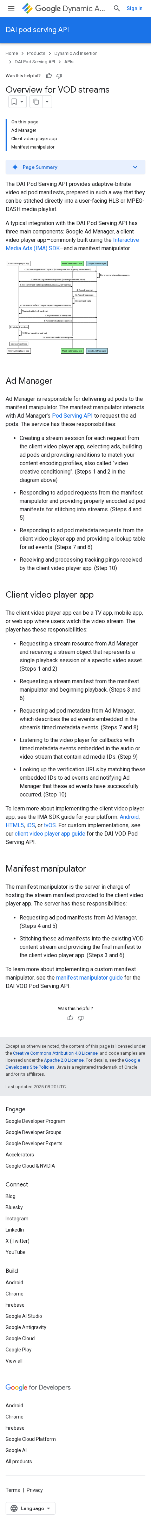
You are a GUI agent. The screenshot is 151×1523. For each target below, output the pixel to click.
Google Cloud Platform (31, 1439)
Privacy (35, 1490)
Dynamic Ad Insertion (85, 8)
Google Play (19, 1349)
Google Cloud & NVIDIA (30, 1166)
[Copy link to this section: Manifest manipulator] (93, 869)
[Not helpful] (59, 76)
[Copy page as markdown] (36, 102)
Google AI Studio (24, 1316)
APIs (68, 61)
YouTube (16, 1252)
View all (14, 1361)
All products (19, 1461)
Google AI (16, 1450)
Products (36, 53)
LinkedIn (15, 1230)
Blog (10, 1196)
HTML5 (15, 825)
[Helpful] (49, 76)
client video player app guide (50, 833)
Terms (13, 1490)
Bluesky (14, 1207)
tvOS (50, 825)
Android (129, 817)
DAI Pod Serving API (35, 61)
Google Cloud (20, 1338)
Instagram (17, 1218)
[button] (75, 167)
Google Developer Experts (34, 1143)
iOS (30, 825)
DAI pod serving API (37, 30)
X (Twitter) (17, 1241)
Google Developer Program (35, 1121)
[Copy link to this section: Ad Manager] (60, 381)
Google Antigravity (26, 1327)
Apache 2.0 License (64, 1060)
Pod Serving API (72, 415)
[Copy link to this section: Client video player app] (101, 595)
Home (12, 53)
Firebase (15, 1305)
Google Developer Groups (33, 1132)
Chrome (15, 1294)
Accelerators (20, 1154)
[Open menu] (11, 8)
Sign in (135, 8)
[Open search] (117, 8)
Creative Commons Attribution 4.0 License (55, 1053)
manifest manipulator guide (89, 977)
